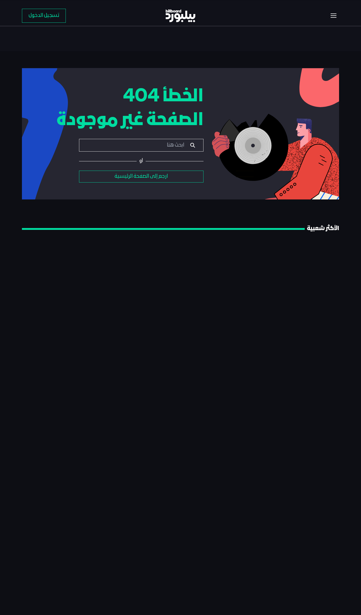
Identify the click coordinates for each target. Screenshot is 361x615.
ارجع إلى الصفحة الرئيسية (141, 176)
